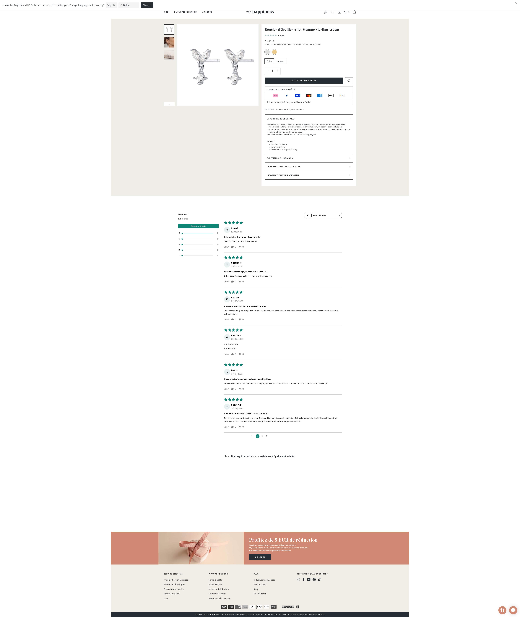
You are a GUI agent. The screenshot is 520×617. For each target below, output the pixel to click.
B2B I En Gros (260, 584)
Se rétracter (260, 593)
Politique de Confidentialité (268, 614)
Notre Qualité (215, 580)
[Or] (275, 53)
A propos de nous (218, 574)
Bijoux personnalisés (186, 12)
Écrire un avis (198, 226)
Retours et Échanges (174, 584)
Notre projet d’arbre (219, 589)
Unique (280, 61)
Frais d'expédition (284, 44)
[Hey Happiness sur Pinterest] (314, 579)
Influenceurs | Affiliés (264, 580)
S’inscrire (260, 557)
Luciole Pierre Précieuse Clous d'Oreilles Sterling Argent (291, 134)
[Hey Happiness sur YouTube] (309, 579)
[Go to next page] (267, 436)
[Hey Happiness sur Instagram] (298, 579)
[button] (271, 35)
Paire (269, 61)
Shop (167, 12)
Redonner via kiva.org (220, 598)
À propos (207, 12)
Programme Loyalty (174, 589)
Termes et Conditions (244, 614)
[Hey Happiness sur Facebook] (303, 579)
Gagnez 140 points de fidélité (281, 89)
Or (274, 52)
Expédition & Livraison (280, 158)
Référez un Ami (171, 593)
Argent (267, 52)
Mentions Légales (317, 614)
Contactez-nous (217, 593)
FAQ (166, 598)
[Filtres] (307, 215)
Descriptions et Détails (280, 118)
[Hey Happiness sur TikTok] (319, 579)
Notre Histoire (215, 584)
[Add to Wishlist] (349, 81)
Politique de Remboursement (295, 614)
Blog (256, 589)
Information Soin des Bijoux (283, 166)
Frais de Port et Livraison (176, 580)
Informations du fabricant (283, 175)
